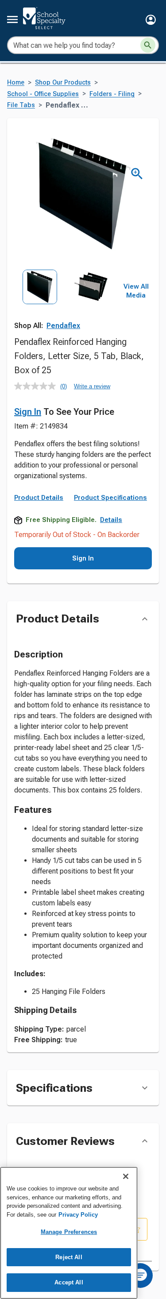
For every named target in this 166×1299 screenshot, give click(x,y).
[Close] (125, 1176)
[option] (40, 301)
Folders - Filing (112, 94)
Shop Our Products (63, 82)
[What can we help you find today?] (147, 45)
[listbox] (65, 301)
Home (15, 82)
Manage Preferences (69, 1232)
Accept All (68, 1282)
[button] (151, 20)
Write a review (92, 386)
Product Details (38, 498)
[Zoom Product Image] (137, 174)
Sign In (27, 411)
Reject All (68, 1257)
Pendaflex (63, 325)
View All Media (136, 290)
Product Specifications (110, 498)
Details (111, 520)
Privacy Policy (78, 1214)
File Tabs (21, 105)
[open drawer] (12, 19)
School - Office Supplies (43, 94)
